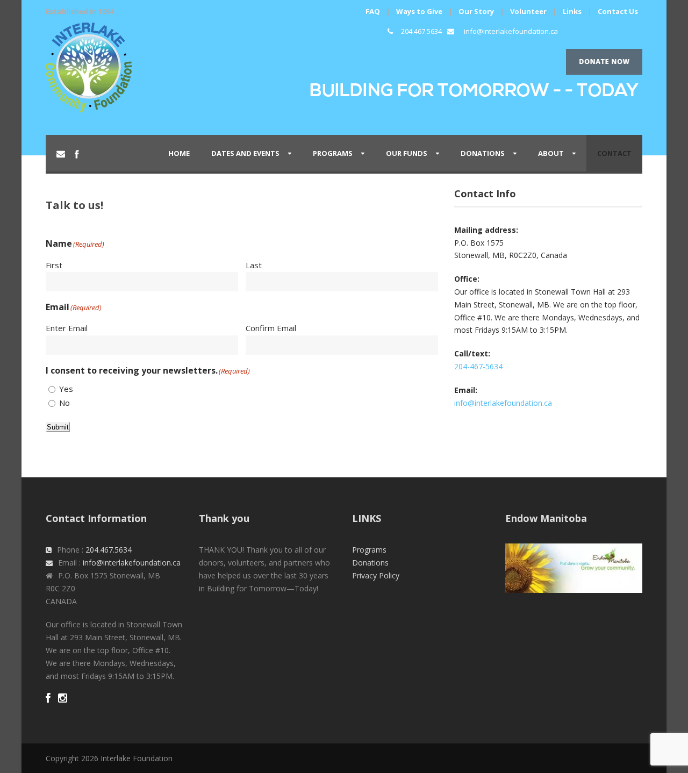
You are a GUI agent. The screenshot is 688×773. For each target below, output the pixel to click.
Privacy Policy (375, 575)
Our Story (476, 11)
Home (179, 153)
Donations (483, 153)
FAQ (373, 11)
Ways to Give (419, 11)
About (551, 153)
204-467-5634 (478, 366)
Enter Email (67, 328)
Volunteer (528, 11)
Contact (614, 153)
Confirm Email (271, 328)
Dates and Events (245, 153)
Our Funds (406, 153)
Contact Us (618, 11)
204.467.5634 (421, 31)
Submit (58, 427)
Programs (369, 550)
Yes (66, 388)
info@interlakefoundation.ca (511, 31)
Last (254, 265)
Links (572, 11)
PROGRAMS (333, 153)
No (64, 402)
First (54, 265)
